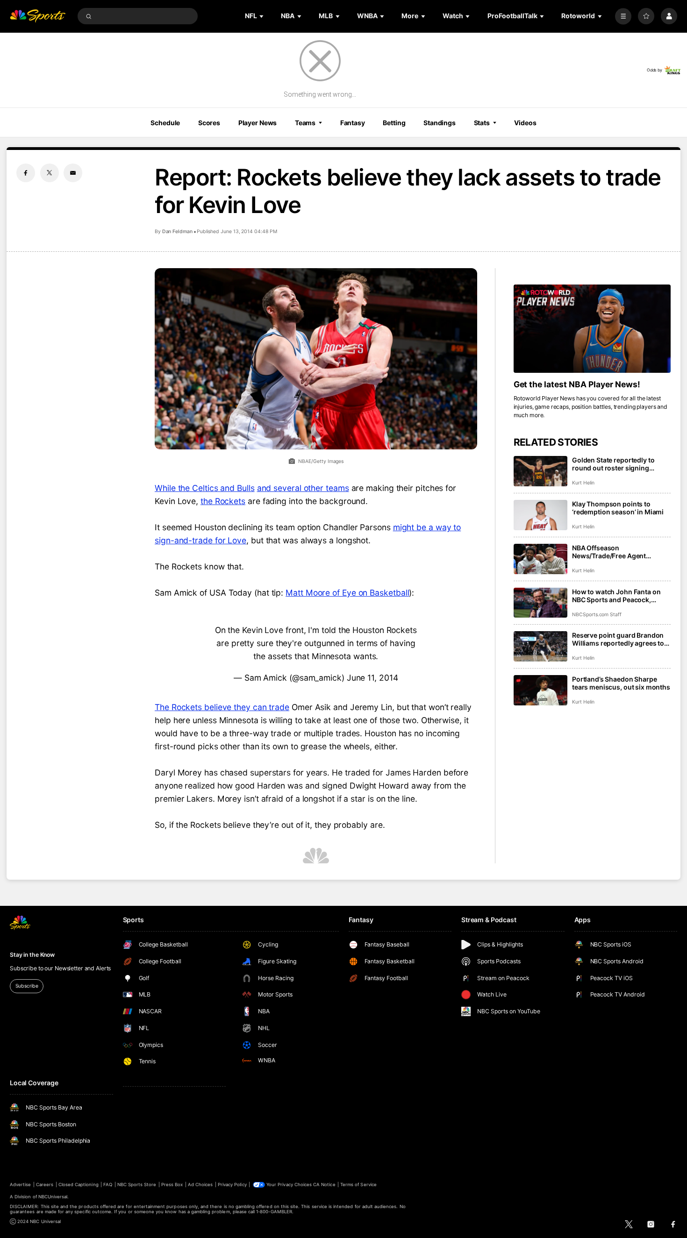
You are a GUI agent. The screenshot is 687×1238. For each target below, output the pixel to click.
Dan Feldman (177, 231)
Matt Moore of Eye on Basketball (347, 593)
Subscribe (26, 986)
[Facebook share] (25, 173)
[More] (623, 16)
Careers (44, 1184)
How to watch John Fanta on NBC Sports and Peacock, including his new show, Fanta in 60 (619, 596)
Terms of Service (358, 1184)
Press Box (172, 1184)
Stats (482, 123)
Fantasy (352, 123)
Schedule (165, 123)
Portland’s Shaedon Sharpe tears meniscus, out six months (621, 683)
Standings (439, 123)
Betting (394, 123)
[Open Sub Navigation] (262, 16)
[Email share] (73, 173)
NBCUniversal (53, 1196)
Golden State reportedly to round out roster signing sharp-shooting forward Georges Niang (613, 464)
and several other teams (303, 488)
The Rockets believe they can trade (222, 707)
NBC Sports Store (137, 1184)
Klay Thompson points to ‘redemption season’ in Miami (618, 508)
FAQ (107, 1184)
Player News (257, 123)
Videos (525, 123)
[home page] (37, 16)
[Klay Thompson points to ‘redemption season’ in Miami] (540, 515)
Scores (209, 123)
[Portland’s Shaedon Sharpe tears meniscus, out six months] (540, 690)
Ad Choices (200, 1184)
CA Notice (324, 1184)
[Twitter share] (49, 173)
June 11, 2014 (372, 678)
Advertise (20, 1184)
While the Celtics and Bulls (205, 488)
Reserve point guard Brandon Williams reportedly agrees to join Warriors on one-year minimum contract (618, 639)
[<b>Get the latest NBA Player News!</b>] (592, 329)
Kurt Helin (583, 483)
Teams (305, 123)
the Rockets (222, 501)
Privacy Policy (232, 1184)
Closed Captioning (78, 1184)
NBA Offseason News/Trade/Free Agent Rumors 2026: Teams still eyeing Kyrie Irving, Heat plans (619, 552)
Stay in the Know (32, 954)
